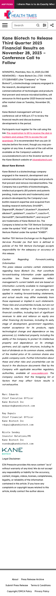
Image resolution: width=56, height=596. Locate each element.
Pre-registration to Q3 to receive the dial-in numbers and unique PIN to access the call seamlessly (27, 137)
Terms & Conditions (41, 585)
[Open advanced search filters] (44, 25)
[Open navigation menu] (5, 25)
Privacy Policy (42, 591)
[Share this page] (52, 25)
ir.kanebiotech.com (42, 159)
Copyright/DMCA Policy (19, 591)
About (15, 579)
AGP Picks (7, 4)
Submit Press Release (17, 585)
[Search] (38, 25)
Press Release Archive (32, 579)
